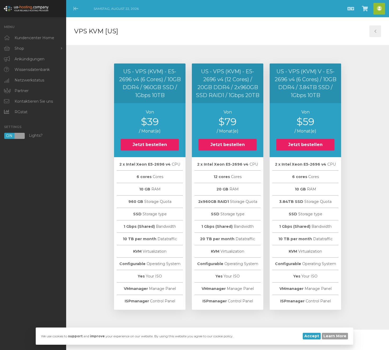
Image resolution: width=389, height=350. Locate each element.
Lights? (24, 135)
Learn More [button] (334, 336)
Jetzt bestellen (150, 144)
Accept (311, 336)
